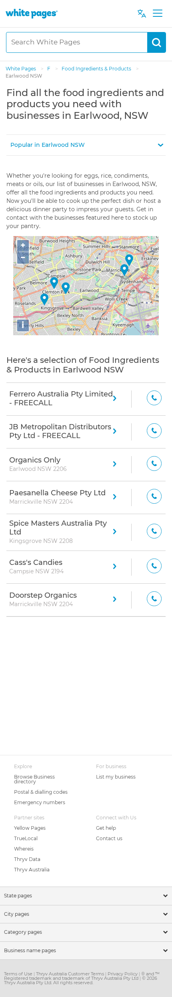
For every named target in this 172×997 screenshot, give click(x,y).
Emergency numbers (39, 802)
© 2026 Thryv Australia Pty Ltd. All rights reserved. (80, 980)
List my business (116, 777)
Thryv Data (27, 859)
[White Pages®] (32, 13)
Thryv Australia (32, 870)
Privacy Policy (123, 974)
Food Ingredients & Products (97, 69)
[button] (86, 145)
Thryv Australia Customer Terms (70, 974)
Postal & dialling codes (41, 792)
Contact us (109, 838)
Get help (106, 828)
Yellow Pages (30, 828)
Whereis (24, 849)
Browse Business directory (34, 779)
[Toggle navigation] (157, 13)
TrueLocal (26, 838)
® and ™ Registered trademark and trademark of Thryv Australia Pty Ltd (82, 976)
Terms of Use (19, 974)
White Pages (21, 69)
